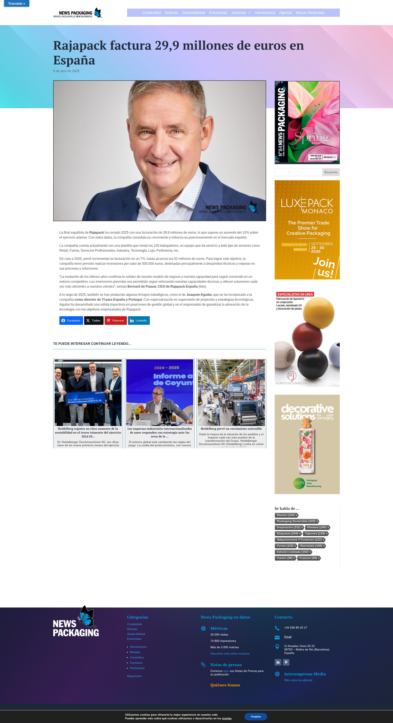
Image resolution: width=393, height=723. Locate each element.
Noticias (171, 13)
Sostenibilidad (193, 13)
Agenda (285, 13)
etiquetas (287, 533)
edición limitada (292, 552)
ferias (285, 545)
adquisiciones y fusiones (299, 539)
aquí (226, 671)
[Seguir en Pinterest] (286, 662)
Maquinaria (134, 676)
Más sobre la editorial (298, 680)
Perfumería (137, 668)
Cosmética (137, 657)
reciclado (311, 545)
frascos (308, 558)
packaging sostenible (296, 521)
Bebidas (135, 652)
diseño (286, 515)
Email (287, 636)
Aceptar (256, 717)
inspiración (288, 527)
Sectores (239, 13)
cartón (285, 558)
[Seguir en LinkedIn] (278, 662)
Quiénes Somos (225, 685)
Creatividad (151, 13)
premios (316, 527)
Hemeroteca (265, 13)
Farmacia (136, 662)
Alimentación (138, 646)
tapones (315, 533)
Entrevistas (218, 13)
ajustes (227, 718)
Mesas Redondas (310, 13)
